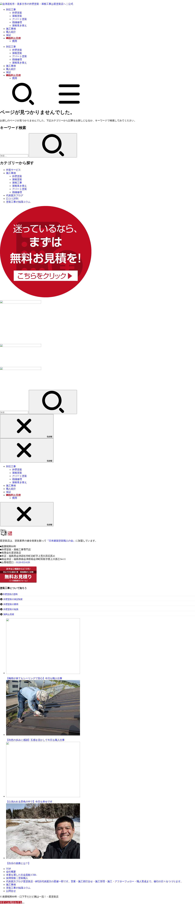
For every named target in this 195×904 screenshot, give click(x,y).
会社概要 (11, 871)
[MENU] (69, 104)
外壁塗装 (17, 12)
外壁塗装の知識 (10, 609)
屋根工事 (17, 182)
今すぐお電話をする (11, 902)
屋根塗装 (17, 16)
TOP (8, 868)
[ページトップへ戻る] (23, 903)
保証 (8, 35)
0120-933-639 (23, 562)
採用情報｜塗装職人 (17, 878)
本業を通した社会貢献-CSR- (21, 875)
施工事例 (11, 28)
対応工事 (11, 9)
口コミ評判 (12, 198)
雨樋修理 (17, 22)
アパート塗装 (19, 19)
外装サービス (13, 170)
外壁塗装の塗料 (10, 594)
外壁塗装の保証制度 (13, 599)
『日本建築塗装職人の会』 (61, 540)
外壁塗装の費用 (10, 604)
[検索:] (14, 155)
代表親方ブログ (14, 195)
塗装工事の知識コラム (18, 201)
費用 (14, 41)
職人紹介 (11, 32)
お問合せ (11, 891)
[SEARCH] (23, 104)
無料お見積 (8, 614)
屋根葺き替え (19, 25)
